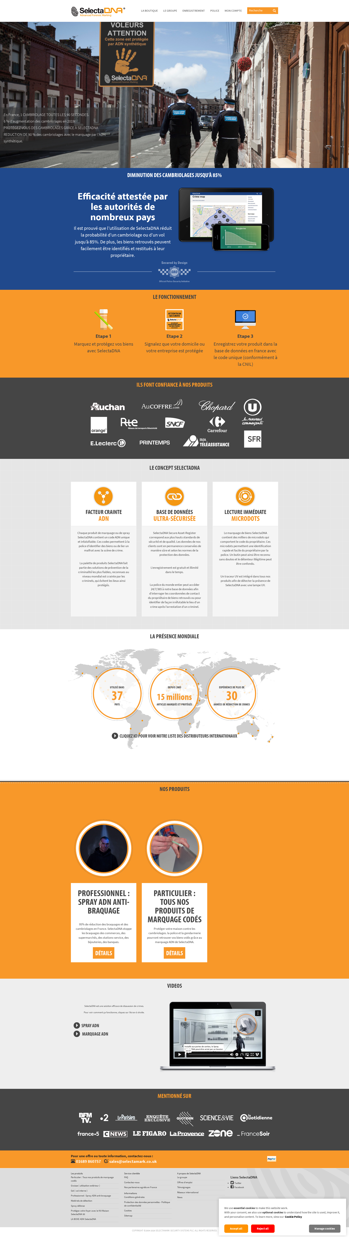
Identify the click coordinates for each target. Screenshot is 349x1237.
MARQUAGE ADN (94, 1034)
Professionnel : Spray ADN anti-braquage (91, 1195)
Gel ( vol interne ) (79, 1190)
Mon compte (233, 11)
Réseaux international (187, 1192)
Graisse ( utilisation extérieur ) (85, 1185)
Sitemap (128, 1215)
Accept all (236, 1228)
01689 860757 (88, 1161)
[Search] (274, 11)
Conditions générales (134, 1197)
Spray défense (78, 1205)
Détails (103, 953)
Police (214, 11)
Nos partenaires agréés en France (140, 1187)
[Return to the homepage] (98, 4)
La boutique (149, 11)
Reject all (263, 1228)
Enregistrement (193, 11)
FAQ (126, 1177)
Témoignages (183, 1187)
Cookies (128, 1210)
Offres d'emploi (184, 1182)
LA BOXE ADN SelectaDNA (83, 1219)
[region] (282, 1217)
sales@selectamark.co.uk (133, 1161)
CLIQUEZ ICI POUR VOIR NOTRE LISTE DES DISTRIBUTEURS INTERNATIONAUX (178, 736)
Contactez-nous (131, 1182)
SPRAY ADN (90, 1025)
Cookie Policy (293, 1217)
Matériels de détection (81, 1200)
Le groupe (170, 11)
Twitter (237, 1183)
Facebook (239, 1187)
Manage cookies (324, 1228)
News (179, 1197)
